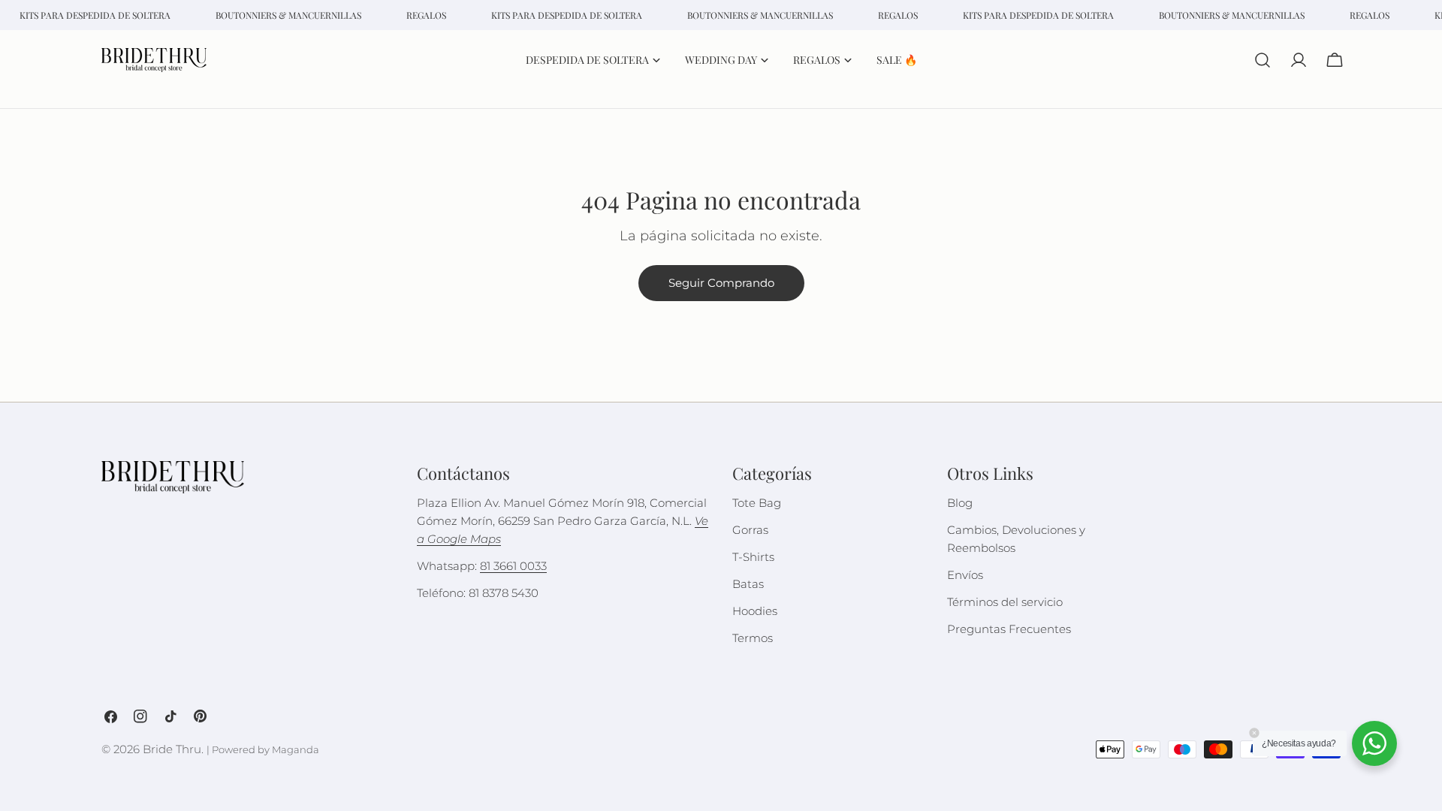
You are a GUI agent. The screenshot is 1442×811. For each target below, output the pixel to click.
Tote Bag (756, 503)
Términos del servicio (1005, 602)
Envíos (965, 575)
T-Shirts (753, 557)
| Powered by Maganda (263, 749)
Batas (748, 584)
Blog (960, 503)
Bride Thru (172, 749)
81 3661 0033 (513, 566)
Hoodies (754, 611)
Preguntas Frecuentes (1009, 629)
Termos (752, 638)
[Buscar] (1262, 60)
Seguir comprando (721, 283)
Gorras (750, 530)
